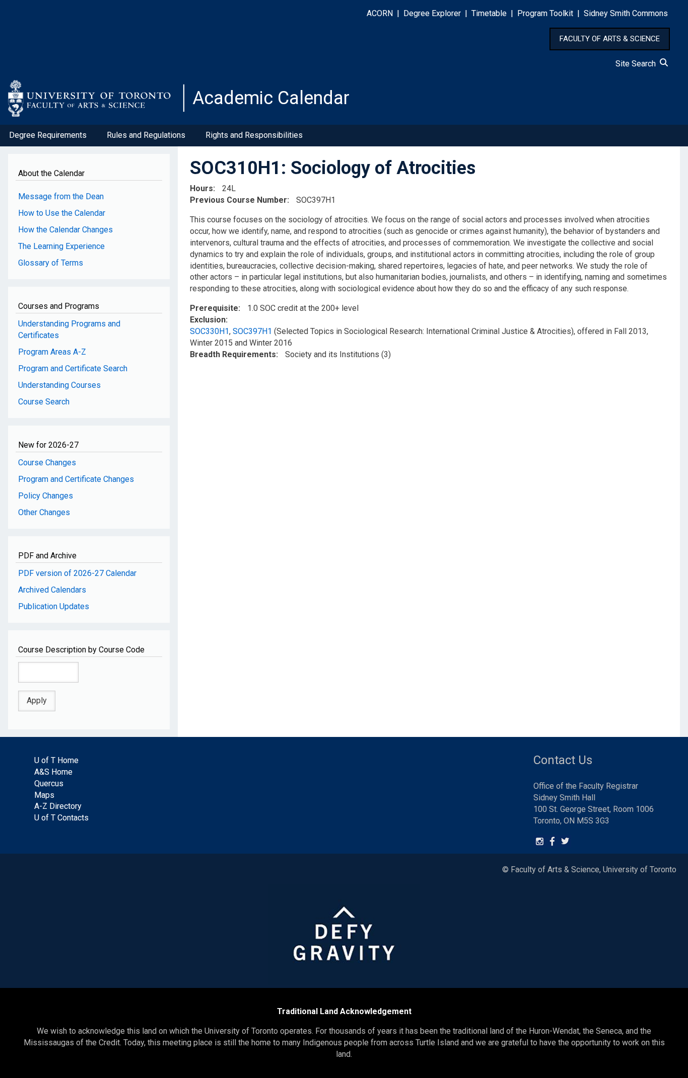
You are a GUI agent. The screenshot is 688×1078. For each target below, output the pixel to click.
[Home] (96, 98)
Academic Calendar (271, 98)
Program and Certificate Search (72, 368)
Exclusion (208, 319)
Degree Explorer (432, 13)
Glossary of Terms (50, 263)
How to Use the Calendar (61, 213)
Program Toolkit (545, 13)
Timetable (489, 13)
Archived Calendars (52, 590)
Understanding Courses (59, 385)
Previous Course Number (238, 200)
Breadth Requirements (233, 354)
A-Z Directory (58, 806)
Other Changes (44, 512)
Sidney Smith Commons (626, 13)
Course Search (44, 401)
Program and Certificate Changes (76, 479)
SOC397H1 (252, 331)
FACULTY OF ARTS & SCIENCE (610, 38)
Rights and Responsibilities (254, 135)
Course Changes (47, 462)
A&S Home (53, 772)
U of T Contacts (61, 817)
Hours (201, 188)
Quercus (48, 783)
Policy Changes (45, 496)
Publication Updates (53, 606)
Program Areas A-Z (52, 352)
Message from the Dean (61, 196)
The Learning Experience (61, 246)
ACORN (380, 13)
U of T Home (56, 760)
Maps (44, 795)
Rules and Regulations (146, 135)
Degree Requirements (48, 135)
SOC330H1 (209, 331)
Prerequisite (214, 308)
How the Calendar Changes (65, 229)
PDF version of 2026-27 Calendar (77, 573)
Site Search (637, 63)
